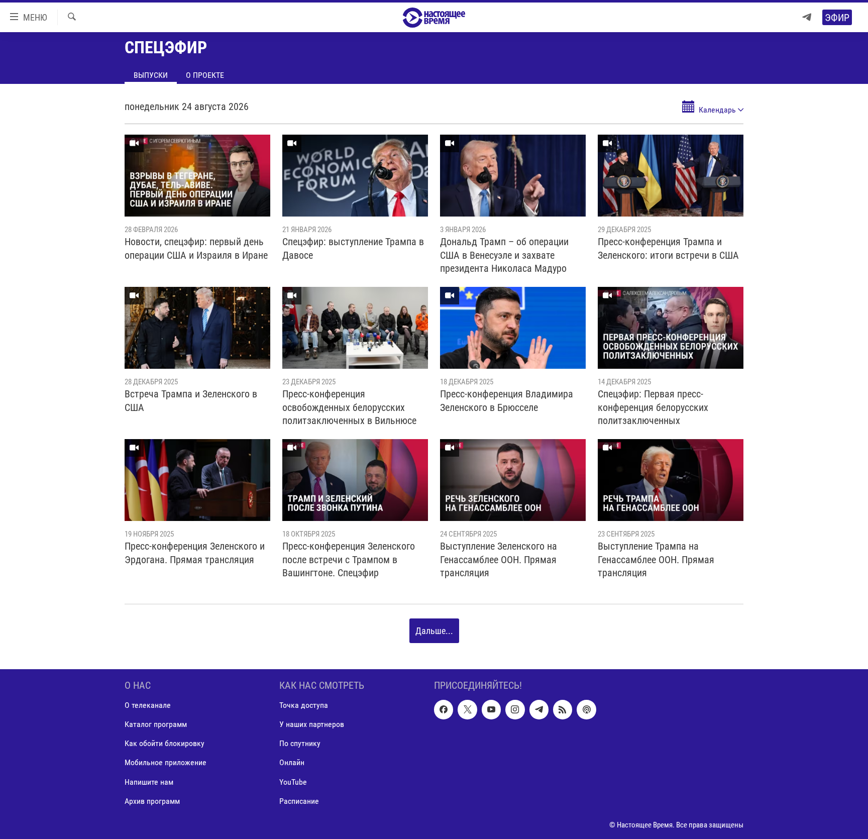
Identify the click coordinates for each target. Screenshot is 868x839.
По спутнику (299, 744)
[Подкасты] (586, 709)
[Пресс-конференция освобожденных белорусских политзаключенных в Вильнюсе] (355, 328)
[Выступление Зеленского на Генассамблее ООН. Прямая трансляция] (513, 480)
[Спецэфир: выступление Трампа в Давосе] (355, 176)
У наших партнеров (311, 724)
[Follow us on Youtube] (491, 709)
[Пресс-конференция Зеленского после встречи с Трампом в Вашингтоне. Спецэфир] (355, 480)
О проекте (205, 75)
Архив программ (152, 801)
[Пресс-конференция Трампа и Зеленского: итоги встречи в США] (670, 176)
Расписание (299, 801)
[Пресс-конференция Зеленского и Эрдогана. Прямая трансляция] (197, 480)
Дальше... (434, 630)
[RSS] (562, 709)
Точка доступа (303, 705)
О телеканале (148, 705)
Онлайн (291, 763)
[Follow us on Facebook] (443, 709)
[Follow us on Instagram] (514, 709)
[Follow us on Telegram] (539, 709)
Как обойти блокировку (164, 744)
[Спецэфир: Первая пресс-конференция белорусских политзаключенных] (670, 328)
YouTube (293, 782)
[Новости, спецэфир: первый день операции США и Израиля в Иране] (197, 176)
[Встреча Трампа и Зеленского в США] (197, 328)
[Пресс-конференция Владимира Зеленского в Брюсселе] (513, 328)
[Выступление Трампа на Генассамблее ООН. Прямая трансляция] (670, 480)
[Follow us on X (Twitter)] (467, 709)
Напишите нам (149, 782)
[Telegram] (806, 17)
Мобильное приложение (165, 763)
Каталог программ (156, 724)
